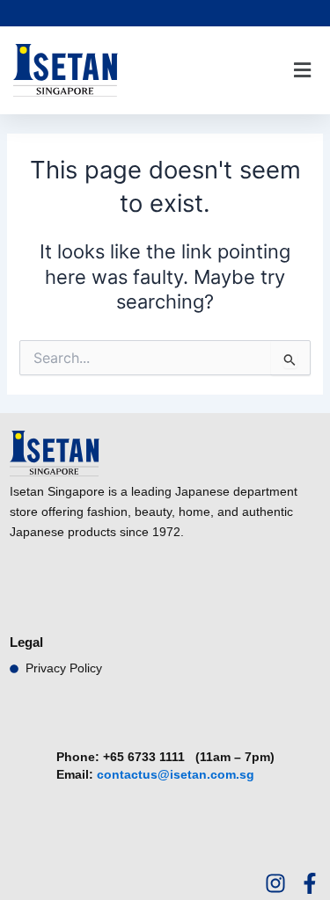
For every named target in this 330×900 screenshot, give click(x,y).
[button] (302, 70)
